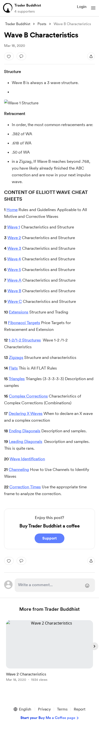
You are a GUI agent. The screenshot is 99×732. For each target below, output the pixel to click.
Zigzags (16, 357)
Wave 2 (14, 237)
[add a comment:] (21, 56)
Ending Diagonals (24, 430)
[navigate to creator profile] (7, 8)
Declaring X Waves (26, 413)
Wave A (14, 280)
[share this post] (91, 56)
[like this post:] (9, 56)
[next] (94, 646)
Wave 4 (14, 258)
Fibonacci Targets (24, 322)
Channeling (19, 469)
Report (79, 709)
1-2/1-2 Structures (25, 340)
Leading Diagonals (25, 441)
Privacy (44, 709)
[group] (49, 653)
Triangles (17, 378)
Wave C (14, 301)
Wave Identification (27, 458)
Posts (41, 24)
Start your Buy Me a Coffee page (47, 718)
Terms (62, 709)
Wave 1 (13, 227)
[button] (93, 8)
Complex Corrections (28, 396)
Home (12, 209)
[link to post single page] (49, 651)
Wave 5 (14, 269)
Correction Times (25, 486)
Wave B (14, 290)
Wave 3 (14, 248)
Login (82, 6)
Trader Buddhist (27, 5)
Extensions (18, 312)
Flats (13, 368)
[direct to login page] (55, 585)
